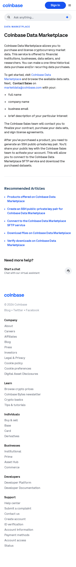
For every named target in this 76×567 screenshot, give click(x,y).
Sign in (55, 5)
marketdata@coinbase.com (23, 87)
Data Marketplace (17, 26)
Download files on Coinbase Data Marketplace (39, 233)
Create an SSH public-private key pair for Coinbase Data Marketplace (35, 211)
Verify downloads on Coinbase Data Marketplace (31, 243)
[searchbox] (39, 17)
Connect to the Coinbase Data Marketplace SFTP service (36, 223)
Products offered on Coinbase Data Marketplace (31, 199)
